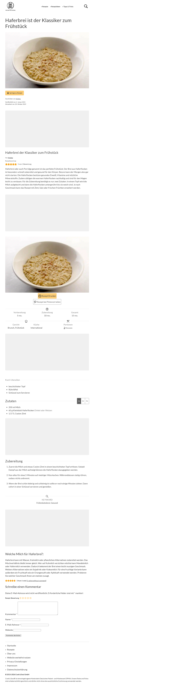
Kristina (18, 99)
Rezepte (10, 649)
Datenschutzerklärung (17, 669)
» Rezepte (44, 6)
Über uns (11, 653)
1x (79, 401)
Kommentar (11, 614)
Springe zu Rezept (15, 93)
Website (9, 630)
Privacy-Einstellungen (17, 661)
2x (83, 401)
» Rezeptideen (55, 6)
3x (87, 401)
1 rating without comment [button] (36, 581)
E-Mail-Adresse (13, 624)
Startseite (11, 645)
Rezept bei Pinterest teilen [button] (49, 302)
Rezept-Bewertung (12, 598)
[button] (6, 164)
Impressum (12, 665)
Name (8, 619)
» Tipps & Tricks (67, 6)
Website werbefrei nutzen (18, 657)
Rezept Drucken (48, 296)
